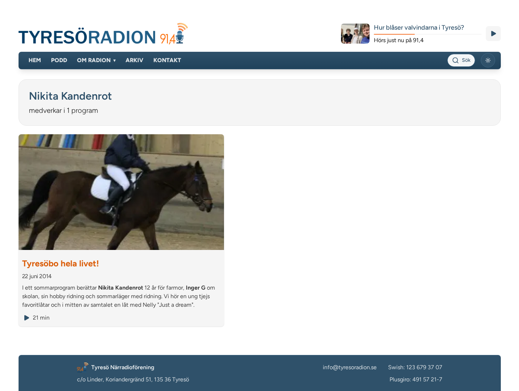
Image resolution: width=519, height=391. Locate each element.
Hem (35, 60)
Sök (466, 60)
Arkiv (134, 60)
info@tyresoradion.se (350, 367)
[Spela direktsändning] (493, 33)
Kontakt (167, 60)
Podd (59, 60)
